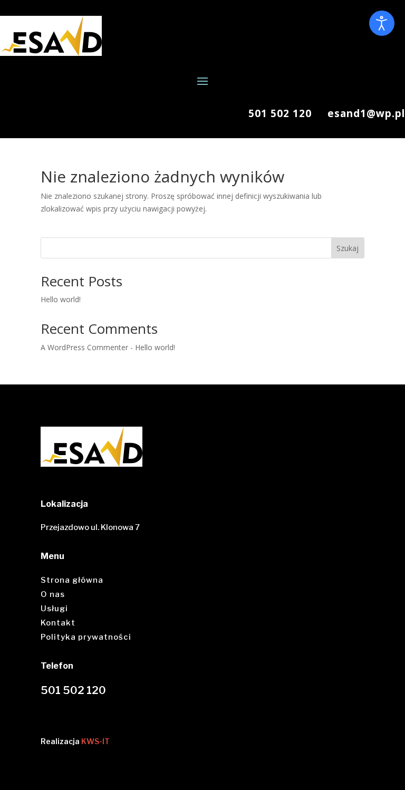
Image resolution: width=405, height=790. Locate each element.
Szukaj (347, 248)
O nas (53, 594)
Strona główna (72, 580)
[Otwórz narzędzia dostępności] (381, 23)
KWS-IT (95, 741)
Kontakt (58, 623)
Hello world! (61, 299)
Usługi (54, 608)
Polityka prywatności (86, 637)
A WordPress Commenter (84, 347)
